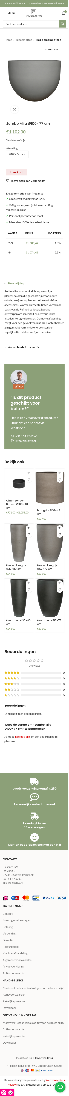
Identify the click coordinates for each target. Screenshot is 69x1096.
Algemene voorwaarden (17, 959)
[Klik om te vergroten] (15, 110)
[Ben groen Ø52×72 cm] (50, 598)
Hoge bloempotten (48, 39)
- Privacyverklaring (43, 1057)
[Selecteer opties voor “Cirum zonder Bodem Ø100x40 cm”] (29, 473)
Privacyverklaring (13, 966)
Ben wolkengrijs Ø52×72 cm (47, 567)
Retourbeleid (11, 946)
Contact (8, 913)
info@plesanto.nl (13, 882)
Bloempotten (24, 39)
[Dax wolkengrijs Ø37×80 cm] (19, 543)
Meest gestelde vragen (16, 920)
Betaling (8, 926)
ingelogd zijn (22, 736)
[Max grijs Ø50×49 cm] (50, 487)
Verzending (9, 933)
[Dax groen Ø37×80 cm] (19, 598)
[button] (60, 473)
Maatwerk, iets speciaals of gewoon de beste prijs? (33, 988)
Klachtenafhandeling (15, 953)
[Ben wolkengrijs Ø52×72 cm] (50, 543)
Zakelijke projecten (14, 1001)
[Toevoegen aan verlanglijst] (29, 479)
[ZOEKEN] (62, 24)
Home (8, 39)
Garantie (8, 940)
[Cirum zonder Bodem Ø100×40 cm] (19, 483)
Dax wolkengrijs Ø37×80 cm (16, 567)
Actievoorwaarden (14, 973)
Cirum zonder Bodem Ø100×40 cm (17, 504)
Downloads (9, 1007)
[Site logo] (34, 12)
